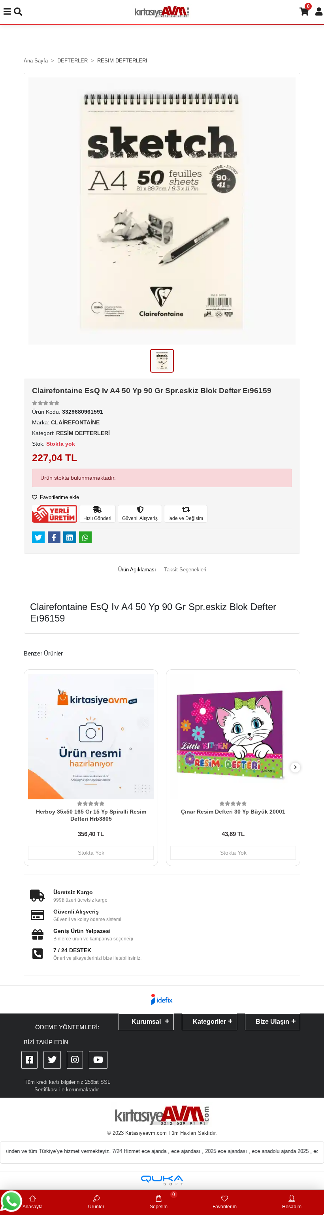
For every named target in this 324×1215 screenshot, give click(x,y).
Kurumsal (146, 1021)
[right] (295, 767)
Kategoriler (209, 1021)
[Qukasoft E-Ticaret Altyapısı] (162, 1180)
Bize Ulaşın (272, 1021)
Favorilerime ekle (58, 497)
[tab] (137, 570)
